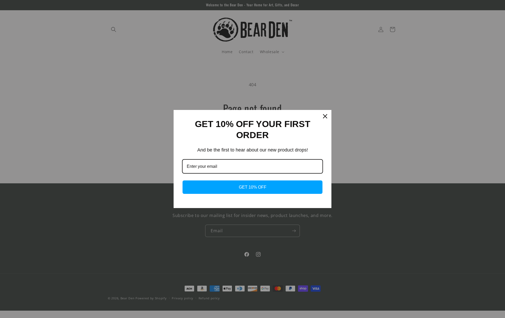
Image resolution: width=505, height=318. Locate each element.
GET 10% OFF (252, 187)
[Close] (325, 116)
